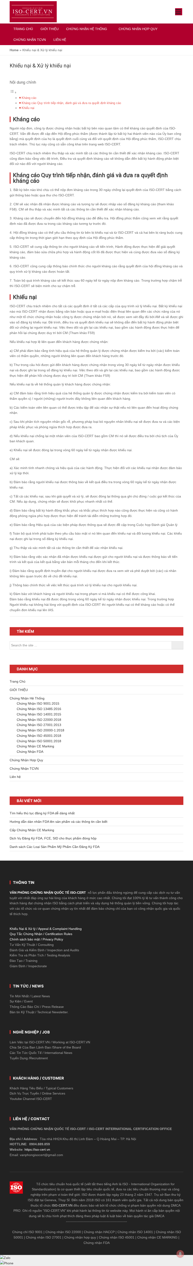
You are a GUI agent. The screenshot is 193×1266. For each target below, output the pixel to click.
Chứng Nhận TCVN (24, 768)
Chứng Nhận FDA (30, 751)
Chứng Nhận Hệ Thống (27, 698)
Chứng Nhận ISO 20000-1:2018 (40, 730)
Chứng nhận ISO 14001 (135, 1232)
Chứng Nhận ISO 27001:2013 (39, 725)
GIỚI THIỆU (19, 690)
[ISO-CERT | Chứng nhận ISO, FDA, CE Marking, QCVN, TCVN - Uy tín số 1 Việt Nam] (33, 11)
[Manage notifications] (180, 1254)
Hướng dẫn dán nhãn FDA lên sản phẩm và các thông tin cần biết (58, 821)
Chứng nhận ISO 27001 (43, 1237)
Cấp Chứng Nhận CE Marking (32, 830)
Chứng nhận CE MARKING (157, 1237)
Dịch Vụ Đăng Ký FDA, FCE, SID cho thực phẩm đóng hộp (53, 838)
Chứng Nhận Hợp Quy (26, 760)
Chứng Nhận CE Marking (35, 746)
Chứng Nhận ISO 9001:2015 (38, 703)
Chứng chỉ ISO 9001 (27, 1232)
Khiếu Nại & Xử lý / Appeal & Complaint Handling (46, 929)
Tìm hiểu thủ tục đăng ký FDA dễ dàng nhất (42, 813)
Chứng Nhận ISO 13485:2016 (39, 709)
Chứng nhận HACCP (99, 1232)
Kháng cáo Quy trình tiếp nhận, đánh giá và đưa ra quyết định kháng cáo (71, 103)
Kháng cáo (29, 98)
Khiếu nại (28, 108)
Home (14, 50)
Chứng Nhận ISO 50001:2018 (39, 741)
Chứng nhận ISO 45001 (116, 1237)
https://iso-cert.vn (37, 1149)
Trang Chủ (17, 681)
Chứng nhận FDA (97, 1243)
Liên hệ (15, 777)
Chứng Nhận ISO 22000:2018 (39, 720)
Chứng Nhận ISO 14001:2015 (39, 714)
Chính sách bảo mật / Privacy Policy (36, 939)
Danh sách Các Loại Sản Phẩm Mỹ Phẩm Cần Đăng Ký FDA (55, 847)
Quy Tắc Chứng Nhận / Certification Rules (41, 934)
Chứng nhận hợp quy (80, 1237)
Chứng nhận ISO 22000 (63, 1232)
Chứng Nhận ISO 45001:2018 (39, 736)
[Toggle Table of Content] (13, 92)
